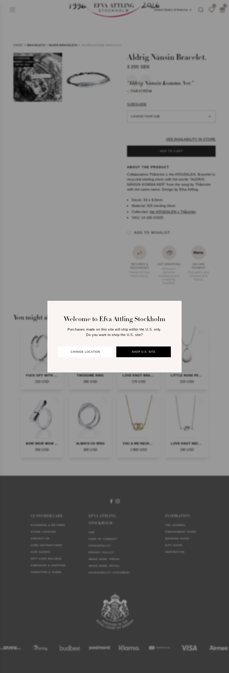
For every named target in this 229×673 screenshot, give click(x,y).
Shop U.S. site (143, 351)
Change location (85, 351)
